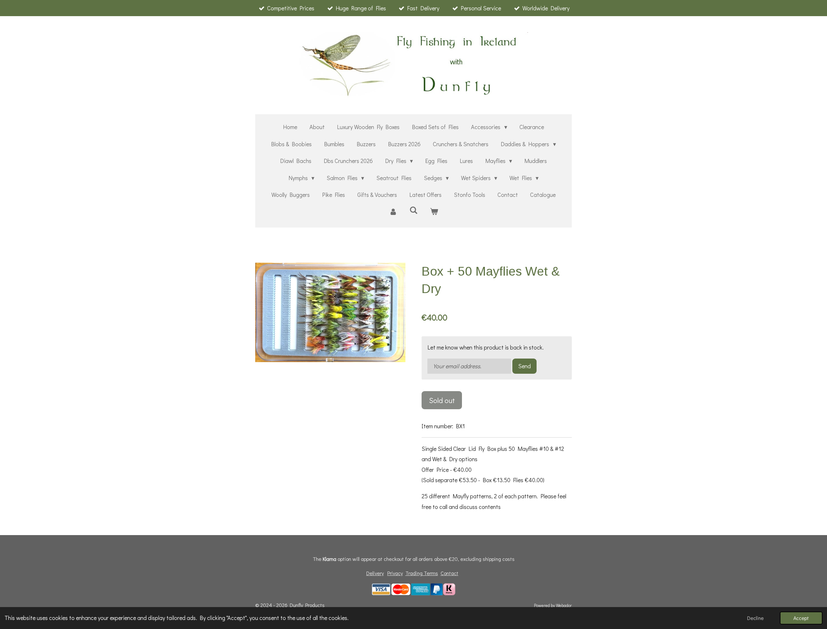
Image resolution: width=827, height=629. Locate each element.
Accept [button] (801, 617)
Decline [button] (755, 617)
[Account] (393, 211)
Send (524, 366)
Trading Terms (421, 573)
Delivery (375, 573)
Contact (449, 573)
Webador (564, 605)
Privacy (395, 573)
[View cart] (434, 211)
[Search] (413, 210)
